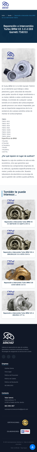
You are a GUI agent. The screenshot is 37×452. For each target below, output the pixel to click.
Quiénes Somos (9, 368)
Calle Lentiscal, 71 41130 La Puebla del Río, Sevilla (14, 400)
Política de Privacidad (11, 375)
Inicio (3, 15)
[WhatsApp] (13, 356)
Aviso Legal (8, 372)
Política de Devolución (11, 382)
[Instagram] (8, 356)
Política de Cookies (10, 378)
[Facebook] (3, 356)
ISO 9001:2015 (9, 385)
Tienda (9, 15)
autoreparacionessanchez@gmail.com (16, 409)
